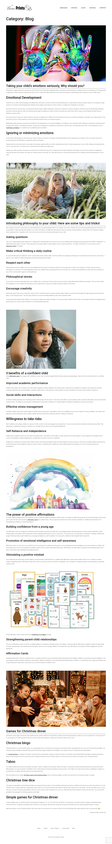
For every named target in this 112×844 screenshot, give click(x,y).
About (39, 828)
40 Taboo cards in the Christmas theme (35, 775)
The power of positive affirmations (30, 514)
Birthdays (74, 7)
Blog (73, 828)
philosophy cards (11, 246)
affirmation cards (14, 376)
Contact (45, 828)
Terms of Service (54, 828)
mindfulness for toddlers (39, 634)
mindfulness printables (12, 128)
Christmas (92, 7)
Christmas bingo (13, 754)
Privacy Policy (65, 828)
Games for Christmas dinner (26, 731)
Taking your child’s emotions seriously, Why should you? (45, 86)
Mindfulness (64, 7)
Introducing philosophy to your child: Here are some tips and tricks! (53, 223)
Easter (83, 7)
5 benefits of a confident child (27, 373)
